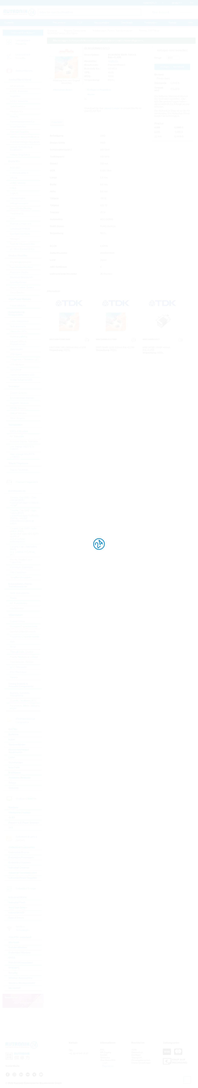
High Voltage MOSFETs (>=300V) (22, 455)
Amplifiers (15, 96)
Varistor (14, 677)
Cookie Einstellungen (141, 1063)
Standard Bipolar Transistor (24, 441)
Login (105, 1063)
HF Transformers (18, 603)
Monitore (13, 807)
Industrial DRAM (18, 897)
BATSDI (13, 729)
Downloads (127, 22)
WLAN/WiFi (15, 988)
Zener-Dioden (17, 292)
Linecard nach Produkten (23, 42)
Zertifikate (136, 1055)
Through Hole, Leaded (21, 652)
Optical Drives (16, 917)
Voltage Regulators (20, 155)
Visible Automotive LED (22, 375)
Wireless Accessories (20, 978)
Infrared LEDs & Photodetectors (18, 342)
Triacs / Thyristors (19, 470)
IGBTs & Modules (19, 431)
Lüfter (12, 757)
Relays (12, 783)
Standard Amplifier (19, 132)
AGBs (134, 1050)
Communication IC (19, 173)
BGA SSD (15, 168)
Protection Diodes (19, 272)
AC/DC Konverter (19, 91)
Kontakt (172, 22)
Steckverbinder (17, 744)
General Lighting (18, 336)
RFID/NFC (14, 968)
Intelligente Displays (20, 812)
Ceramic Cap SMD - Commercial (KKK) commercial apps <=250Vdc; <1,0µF (24, 501)
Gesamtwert (159, 89)
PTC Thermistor (18, 672)
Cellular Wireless (18, 947)
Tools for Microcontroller (22, 244)
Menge (157, 58)
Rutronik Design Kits (20, 223)
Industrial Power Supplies (23, 878)
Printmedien (150, 22)
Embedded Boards (19, 852)
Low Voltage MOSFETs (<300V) (22, 447)
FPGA (13, 188)
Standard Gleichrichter (21, 277)
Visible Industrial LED (21, 380)
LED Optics (16, 354)
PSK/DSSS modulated (21, 962)
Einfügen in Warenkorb (172, 67)
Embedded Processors (21, 857)
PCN (79, 22)
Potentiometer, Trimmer (22, 662)
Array (13, 647)
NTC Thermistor (18, 667)
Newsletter (105, 1057)
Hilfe (190, 22)
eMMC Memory (18, 183)
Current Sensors (18, 393)
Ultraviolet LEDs (18, 331)
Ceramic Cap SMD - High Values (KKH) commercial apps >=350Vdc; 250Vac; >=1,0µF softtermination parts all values (24, 517)
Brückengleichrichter (20, 262)
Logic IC (14, 193)
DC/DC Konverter (19, 101)
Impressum (136, 1057)
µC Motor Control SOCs (22, 249)
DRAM (13, 178)
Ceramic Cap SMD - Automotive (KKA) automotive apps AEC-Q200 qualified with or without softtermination (24, 535)
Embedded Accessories (22, 847)
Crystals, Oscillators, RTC (23, 700)
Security (13, 973)
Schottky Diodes (18, 282)
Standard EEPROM (20, 229)
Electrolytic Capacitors (21, 567)
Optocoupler (16, 349)
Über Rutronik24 (107, 1060)
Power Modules (18, 305)
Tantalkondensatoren (21, 577)
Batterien (14, 734)
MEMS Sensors (18, 408)
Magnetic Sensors (19, 403)
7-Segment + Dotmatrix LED (24, 359)
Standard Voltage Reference (24, 137)
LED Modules (17, 364)
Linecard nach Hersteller (23, 56)
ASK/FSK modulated (20, 937)
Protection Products (20, 777)
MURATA (113, 61)
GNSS (12, 957)
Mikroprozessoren (19, 203)
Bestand (159, 74)
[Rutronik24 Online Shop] (19, 12)
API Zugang (105, 1052)
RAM (12, 218)
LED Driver (15, 369)
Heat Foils (14, 767)
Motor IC (14, 116)
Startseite (9, 22)
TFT (11, 828)
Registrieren (108, 1066)
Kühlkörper (15, 772)
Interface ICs (16, 111)
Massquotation (101, 22)
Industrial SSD (16, 912)
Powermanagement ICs (22, 121)
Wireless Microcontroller (22, 983)
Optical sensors (18, 326)
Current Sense (17, 621)
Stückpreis (160, 83)
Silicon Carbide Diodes (22, 287)
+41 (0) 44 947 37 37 (78, 1053)
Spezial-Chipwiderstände (23, 631)
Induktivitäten (17, 608)
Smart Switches (18, 127)
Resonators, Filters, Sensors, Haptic (25, 707)
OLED (12, 817)
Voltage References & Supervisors (21, 148)
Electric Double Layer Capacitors (21, 560)
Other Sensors (17, 418)
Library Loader (112, 108)
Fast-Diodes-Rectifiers (21, 267)
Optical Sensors (18, 413)
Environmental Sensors (22, 398)
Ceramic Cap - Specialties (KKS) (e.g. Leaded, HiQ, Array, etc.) (23, 550)
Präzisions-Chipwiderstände (24, 636)
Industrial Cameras (19, 867)
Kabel (12, 739)
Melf (12, 641)
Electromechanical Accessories (19, 751)
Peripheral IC (17, 213)
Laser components (19, 321)
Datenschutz (137, 1052)
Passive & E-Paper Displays (24, 822)
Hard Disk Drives (18, 907)
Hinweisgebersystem (140, 1060)
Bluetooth (14, 942)
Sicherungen (16, 762)
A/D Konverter (17, 86)
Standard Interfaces (20, 234)
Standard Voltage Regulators (25, 142)
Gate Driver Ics (17, 106)
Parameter (57, 122)
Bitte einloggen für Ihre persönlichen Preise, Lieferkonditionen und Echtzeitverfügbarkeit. (98, 40)
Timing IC (15, 239)
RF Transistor (17, 436)
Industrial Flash (17, 902)
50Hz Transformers (20, 593)
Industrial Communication (23, 873)
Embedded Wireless (20, 952)
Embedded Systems (20, 862)
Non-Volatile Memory (21, 208)
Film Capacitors (18, 572)
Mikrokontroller (17, 198)
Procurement (59, 22)
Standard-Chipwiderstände (24, 626)
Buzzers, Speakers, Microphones (20, 694)
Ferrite (13, 598)
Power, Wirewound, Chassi (24, 657)
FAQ (102, 1050)
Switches (14, 788)
